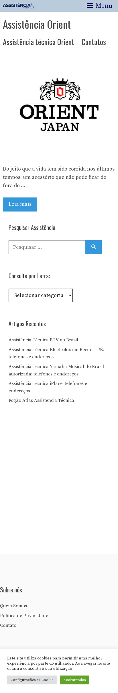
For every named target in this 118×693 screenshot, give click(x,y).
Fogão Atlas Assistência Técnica (41, 400)
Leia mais (20, 204)
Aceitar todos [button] (74, 680)
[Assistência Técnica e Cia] (19, 6)
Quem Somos (13, 606)
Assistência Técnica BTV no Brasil (43, 340)
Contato (8, 625)
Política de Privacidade (24, 615)
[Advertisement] (59, 481)
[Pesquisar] (93, 247)
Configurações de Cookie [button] (32, 680)
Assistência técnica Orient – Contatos (54, 41)
